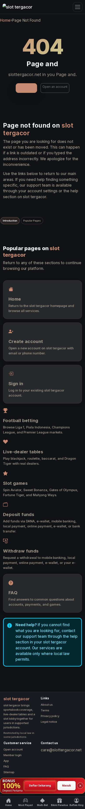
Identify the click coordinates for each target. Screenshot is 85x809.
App (6, 760)
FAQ (6, 766)
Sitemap (8, 772)
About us (47, 704)
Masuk (66, 785)
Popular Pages (32, 220)
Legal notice (49, 721)
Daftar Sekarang (40, 785)
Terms (45, 710)
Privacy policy (50, 716)
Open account (13, 749)
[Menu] (77, 7)
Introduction (10, 220)
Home (5, 20)
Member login (12, 755)
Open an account (54, 86)
